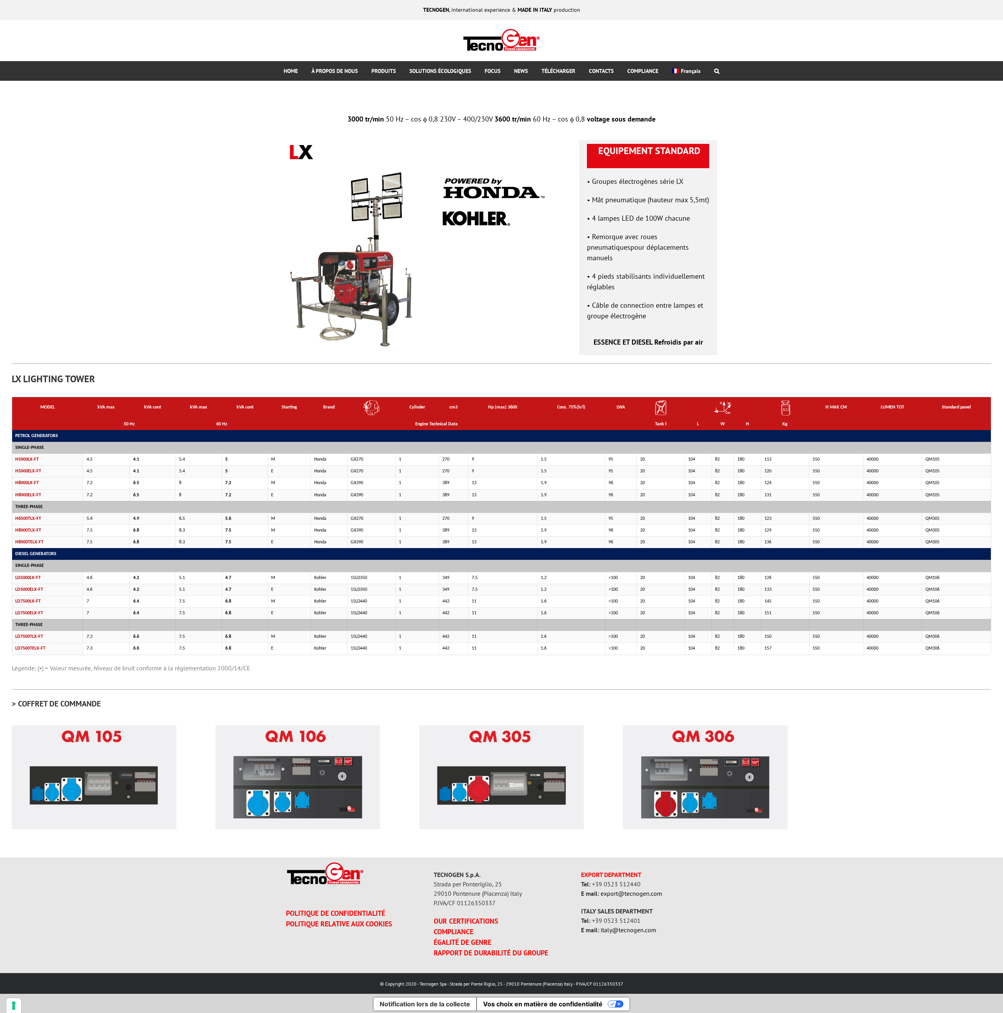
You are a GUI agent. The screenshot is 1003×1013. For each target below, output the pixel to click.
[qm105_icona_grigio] (94, 728)
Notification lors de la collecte (425, 1004)
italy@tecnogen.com (628, 930)
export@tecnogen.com (631, 893)
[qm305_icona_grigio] (501, 728)
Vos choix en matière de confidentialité (543, 1004)
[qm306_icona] (705, 728)
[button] (716, 71)
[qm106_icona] (297, 728)
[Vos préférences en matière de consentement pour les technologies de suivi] (13, 1005)
